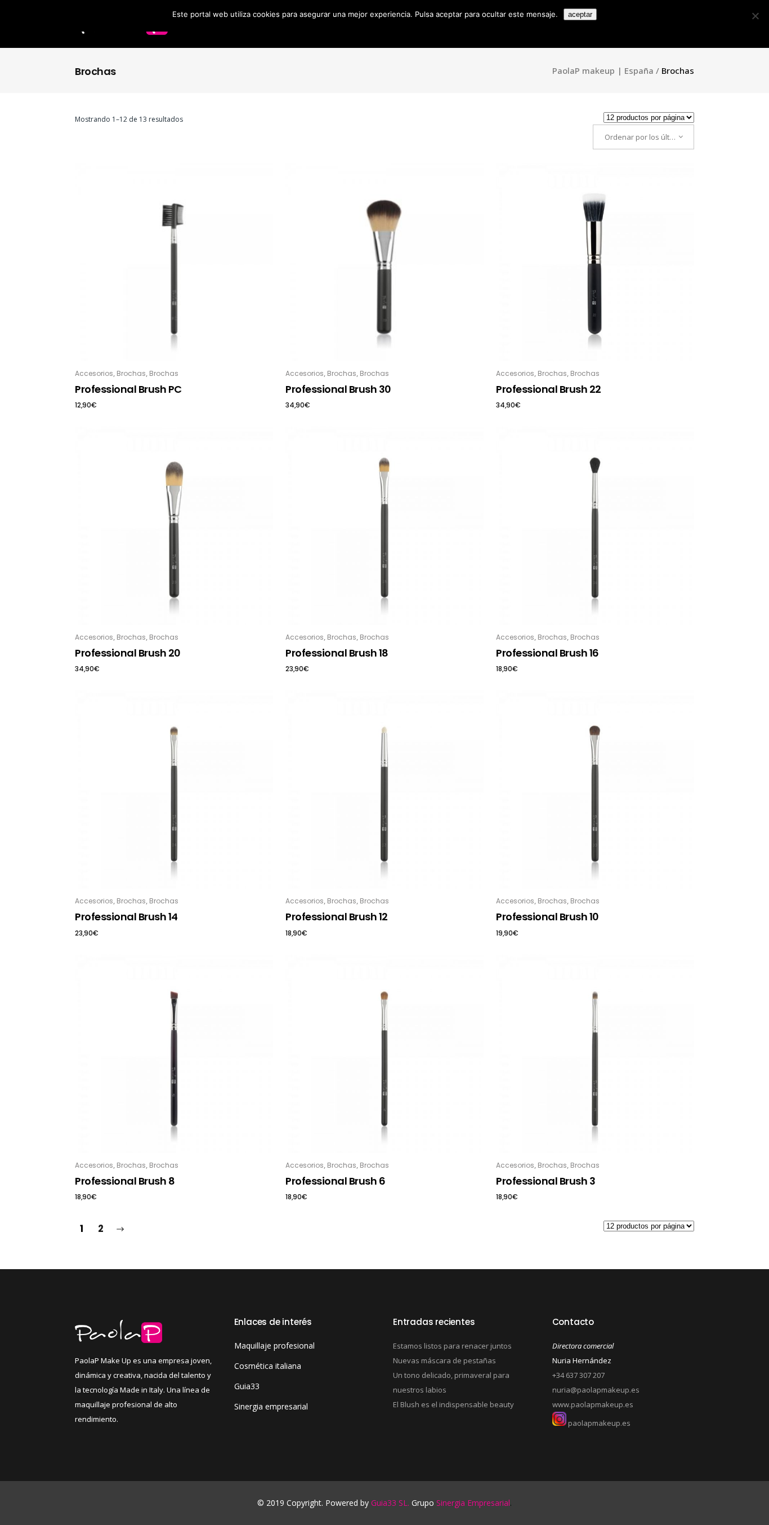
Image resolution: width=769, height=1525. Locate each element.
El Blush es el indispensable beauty (453, 1404)
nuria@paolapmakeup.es (596, 1390)
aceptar (580, 14)
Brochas (131, 373)
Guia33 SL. (391, 1502)
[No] (755, 15)
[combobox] (643, 137)
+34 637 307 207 (578, 1375)
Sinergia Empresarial (473, 1502)
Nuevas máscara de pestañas (444, 1360)
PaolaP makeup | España (603, 71)
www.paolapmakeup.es (592, 1404)
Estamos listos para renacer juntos (452, 1346)
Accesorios (94, 373)
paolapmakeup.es (598, 1423)
